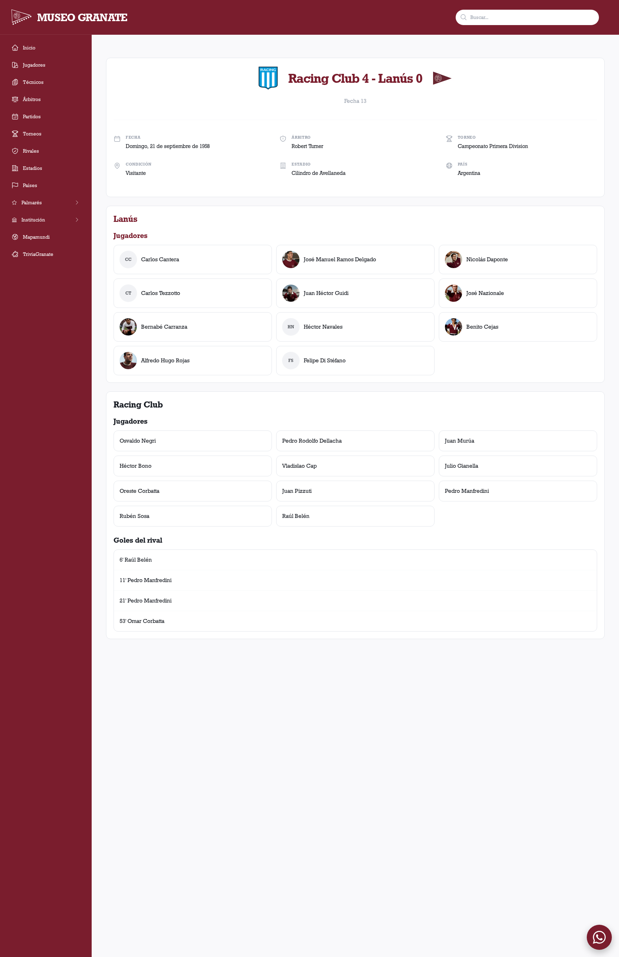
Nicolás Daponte (487, 259)
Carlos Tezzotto (160, 293)
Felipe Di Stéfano (325, 360)
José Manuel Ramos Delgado (340, 259)
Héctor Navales (323, 326)
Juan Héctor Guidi (326, 293)
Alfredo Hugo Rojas (165, 360)
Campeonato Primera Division (493, 146)
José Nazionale (485, 293)
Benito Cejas (482, 326)
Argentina (469, 173)
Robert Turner (307, 146)
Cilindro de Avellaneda (319, 173)
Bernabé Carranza (164, 326)
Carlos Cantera (160, 259)
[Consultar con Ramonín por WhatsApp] (599, 937)
